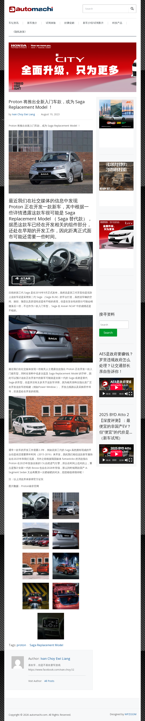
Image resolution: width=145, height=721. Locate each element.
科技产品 (117, 22)
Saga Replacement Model (46, 645)
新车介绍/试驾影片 (93, 22)
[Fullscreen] (130, 393)
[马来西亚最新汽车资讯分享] (31, 8)
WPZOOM (130, 714)
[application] (116, 387)
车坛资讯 (14, 22)
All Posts (49, 681)
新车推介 (32, 22)
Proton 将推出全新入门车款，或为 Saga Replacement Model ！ (47, 104)
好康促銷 (69, 22)
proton (21, 645)
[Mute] (126, 393)
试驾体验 (51, 22)
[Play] (104, 393)
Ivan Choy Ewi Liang (23, 114)
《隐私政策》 (19, 31)
